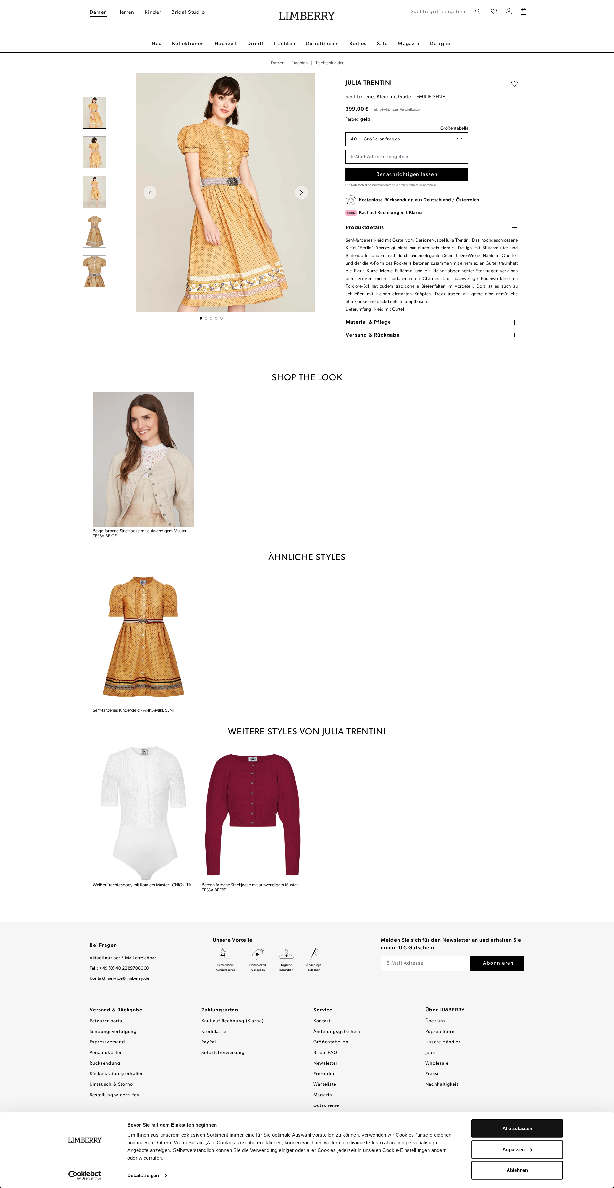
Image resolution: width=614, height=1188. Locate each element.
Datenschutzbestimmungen (369, 185)
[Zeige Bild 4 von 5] (216, 318)
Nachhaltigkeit (441, 1084)
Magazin (322, 1095)
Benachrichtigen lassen (406, 174)
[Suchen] (477, 12)
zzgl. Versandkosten (406, 110)
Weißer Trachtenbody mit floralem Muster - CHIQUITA (142, 885)
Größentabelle (454, 128)
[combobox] (438, 12)
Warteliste (324, 1084)
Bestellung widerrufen (114, 1095)
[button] (406, 139)
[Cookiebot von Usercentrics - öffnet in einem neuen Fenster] (85, 1175)
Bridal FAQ (325, 1052)
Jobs (430, 1052)
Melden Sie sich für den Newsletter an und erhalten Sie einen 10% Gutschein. (451, 944)
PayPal (208, 1042)
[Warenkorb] (523, 12)
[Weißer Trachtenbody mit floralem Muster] (143, 813)
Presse (432, 1074)
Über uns (435, 1021)
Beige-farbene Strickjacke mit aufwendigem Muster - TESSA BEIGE (141, 534)
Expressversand (107, 1042)
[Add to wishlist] (514, 83)
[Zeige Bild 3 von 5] (211, 318)
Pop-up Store (439, 1031)
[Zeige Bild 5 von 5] (221, 318)
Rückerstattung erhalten (117, 1074)
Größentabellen (331, 1042)
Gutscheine (326, 1105)
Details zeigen (143, 1175)
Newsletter (325, 1063)
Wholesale (437, 1063)
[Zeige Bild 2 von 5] (206, 318)
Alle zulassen (517, 1128)
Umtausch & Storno (111, 1084)
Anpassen (513, 1149)
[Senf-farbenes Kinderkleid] (143, 639)
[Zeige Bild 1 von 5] (201, 318)
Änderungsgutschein (337, 1031)
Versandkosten (106, 1052)
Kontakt (322, 1021)
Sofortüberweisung (223, 1052)
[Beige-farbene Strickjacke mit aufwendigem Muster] (143, 459)
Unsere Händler (442, 1042)
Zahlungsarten (219, 1010)
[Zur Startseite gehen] (307, 12)
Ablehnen (517, 1170)
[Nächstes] (301, 192)
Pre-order (324, 1074)
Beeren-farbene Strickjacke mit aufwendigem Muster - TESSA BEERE (251, 888)
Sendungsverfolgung (113, 1031)
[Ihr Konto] (508, 11)
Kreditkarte (213, 1031)
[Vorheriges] (150, 192)
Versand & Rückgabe (116, 1010)
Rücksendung (105, 1063)
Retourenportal (107, 1021)
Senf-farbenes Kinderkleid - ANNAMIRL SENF (134, 710)
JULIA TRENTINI (368, 83)
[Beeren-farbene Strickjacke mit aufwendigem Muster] (252, 813)
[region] (211, 196)
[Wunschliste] (493, 11)
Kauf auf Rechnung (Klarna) (232, 1021)
